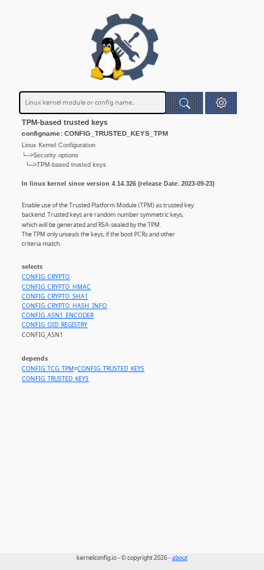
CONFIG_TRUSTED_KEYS (110, 369)
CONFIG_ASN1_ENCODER (57, 315)
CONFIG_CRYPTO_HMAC (56, 287)
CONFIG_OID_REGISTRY (54, 325)
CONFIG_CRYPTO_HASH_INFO (64, 306)
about (180, 558)
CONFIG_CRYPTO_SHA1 (55, 296)
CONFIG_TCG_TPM (48, 369)
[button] (221, 103)
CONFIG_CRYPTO (46, 277)
